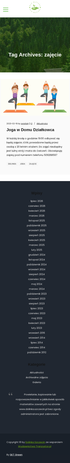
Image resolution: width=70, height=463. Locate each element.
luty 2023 (36, 328)
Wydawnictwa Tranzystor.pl (34, 446)
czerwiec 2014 (36, 347)
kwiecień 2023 (36, 323)
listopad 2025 (37, 220)
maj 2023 (36, 318)
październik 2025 (37, 225)
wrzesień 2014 (36, 337)
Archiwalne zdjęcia (37, 377)
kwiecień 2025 (36, 240)
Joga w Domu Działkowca (30, 130)
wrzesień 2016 (36, 332)
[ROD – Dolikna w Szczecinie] (35, 7)
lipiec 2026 (37, 201)
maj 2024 (36, 284)
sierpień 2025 (37, 235)
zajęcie (32, 164)
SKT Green (16, 454)
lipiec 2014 (37, 342)
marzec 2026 (36, 215)
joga (22, 164)
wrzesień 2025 (36, 230)
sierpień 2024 (37, 274)
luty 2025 (36, 250)
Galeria (36, 382)
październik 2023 (37, 293)
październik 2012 (36, 352)
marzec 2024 (37, 289)
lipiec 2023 (37, 308)
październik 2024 (37, 264)
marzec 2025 (37, 245)
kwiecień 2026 (36, 210)
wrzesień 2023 (36, 298)
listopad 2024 (37, 259)
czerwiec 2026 (36, 206)
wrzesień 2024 (36, 269)
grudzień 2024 (36, 254)
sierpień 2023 (37, 303)
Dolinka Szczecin (35, 442)
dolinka (12, 164)
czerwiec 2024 (36, 279)
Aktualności (42, 123)
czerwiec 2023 (36, 313)
